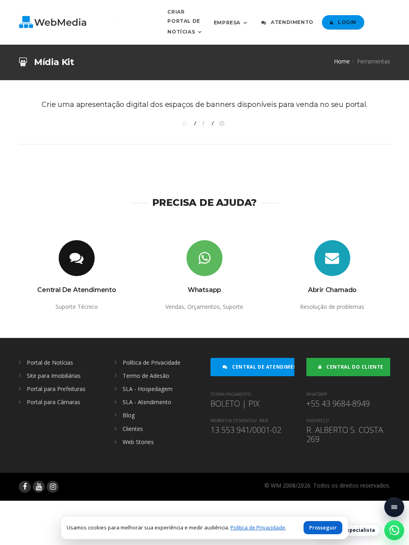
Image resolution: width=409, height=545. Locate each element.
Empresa (227, 22)
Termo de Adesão (146, 375)
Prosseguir (323, 527)
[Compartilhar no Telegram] (222, 123)
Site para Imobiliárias (54, 375)
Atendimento (292, 22)
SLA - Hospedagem (148, 389)
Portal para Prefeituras (56, 389)
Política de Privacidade (152, 362)
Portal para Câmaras (53, 402)
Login (346, 22)
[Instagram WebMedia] (53, 487)
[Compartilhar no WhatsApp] (186, 123)
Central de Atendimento (262, 366)
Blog (129, 415)
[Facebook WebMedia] (25, 487)
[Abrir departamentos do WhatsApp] (394, 530)
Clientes (133, 428)
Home (342, 61)
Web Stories (138, 442)
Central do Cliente (354, 366)
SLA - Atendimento (147, 402)
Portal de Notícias (50, 362)
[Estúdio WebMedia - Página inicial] (87, 22)
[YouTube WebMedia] (39, 487)
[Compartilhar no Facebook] (205, 123)
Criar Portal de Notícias (183, 22)
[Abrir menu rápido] (394, 507)
